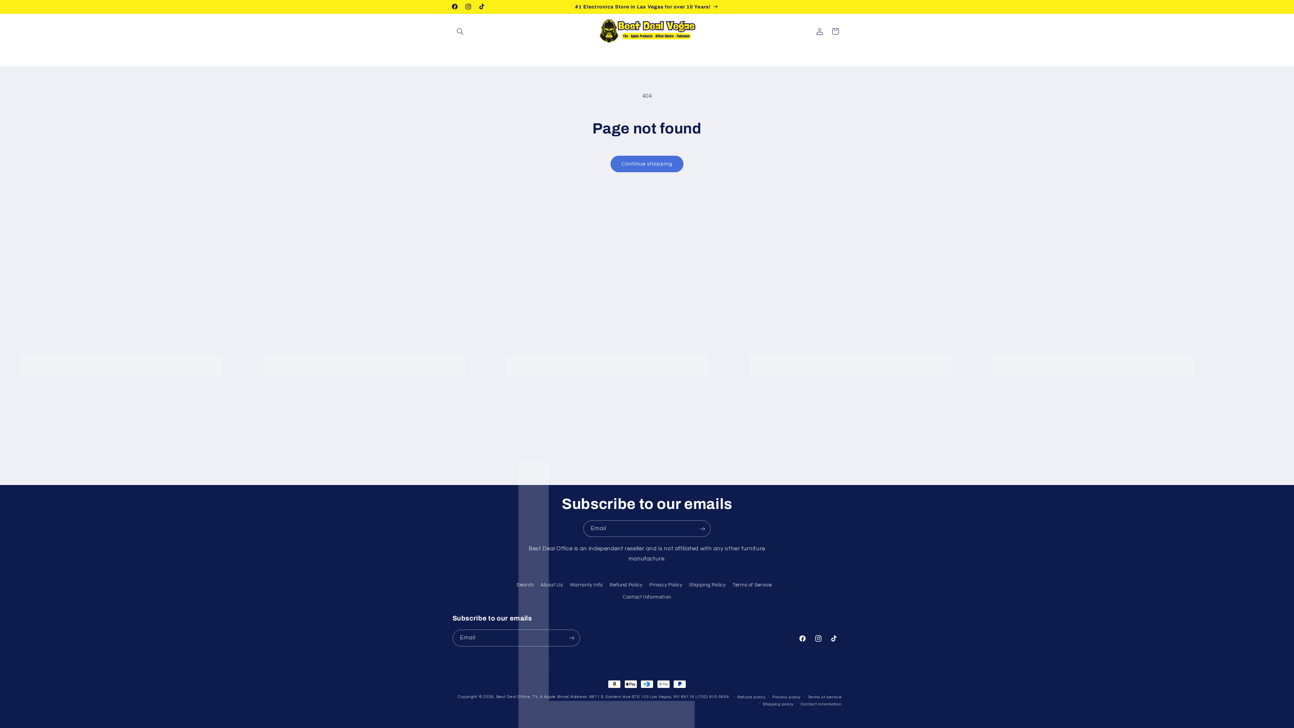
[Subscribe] (702, 528)
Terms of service (825, 697)
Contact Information (647, 597)
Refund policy (751, 697)
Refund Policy (626, 584)
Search (525, 584)
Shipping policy (778, 704)
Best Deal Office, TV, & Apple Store (532, 697)
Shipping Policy (707, 584)
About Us (552, 584)
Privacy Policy (665, 584)
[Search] (460, 31)
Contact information (821, 704)
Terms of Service (752, 584)
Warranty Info (586, 584)
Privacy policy (786, 697)
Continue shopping (647, 163)
